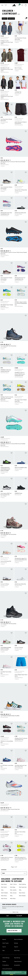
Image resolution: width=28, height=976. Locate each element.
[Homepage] (14, 5)
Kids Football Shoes (4, 893)
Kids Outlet (4, 887)
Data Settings (17, 957)
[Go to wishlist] (5, 5)
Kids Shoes (4, 884)
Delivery (4, 939)
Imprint (4, 946)
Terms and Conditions (7, 968)
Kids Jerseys (13, 892)
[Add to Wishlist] (11, 23)
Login (7, 915)
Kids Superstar (23, 887)
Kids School (4, 898)
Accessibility (17, 965)
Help (3, 950)
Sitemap (16, 943)
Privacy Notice (5, 965)
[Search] (22, 5)
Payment (16, 946)
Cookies (4, 961)
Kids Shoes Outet (4, 896)
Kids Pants (13, 898)
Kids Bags (12, 887)
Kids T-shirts (13, 884)
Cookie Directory (17, 961)
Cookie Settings (5, 957)
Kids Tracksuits (3, 890)
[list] (11, 18)
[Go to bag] (25, 5)
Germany (16, 974)
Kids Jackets (13, 890)
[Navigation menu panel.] (2, 5)
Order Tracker (5, 943)
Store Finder (17, 950)
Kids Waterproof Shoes (22, 890)
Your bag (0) (19, 915)
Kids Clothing (22, 884)
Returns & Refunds (18, 939)
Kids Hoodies (22, 895)
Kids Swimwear (12, 896)
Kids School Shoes (22, 893)
